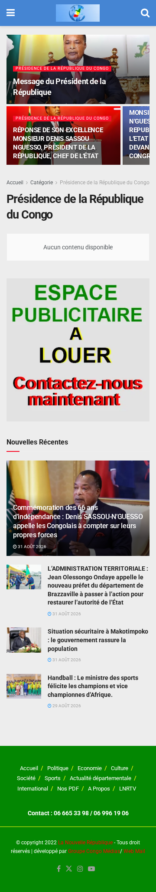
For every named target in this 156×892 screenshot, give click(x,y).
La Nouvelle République (85, 843)
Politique (57, 768)
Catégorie (41, 183)
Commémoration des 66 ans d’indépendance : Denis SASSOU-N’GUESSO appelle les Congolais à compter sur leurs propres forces (78, 521)
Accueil (14, 183)
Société (26, 778)
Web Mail (134, 851)
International (32, 788)
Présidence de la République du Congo (62, 68)
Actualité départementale (100, 778)
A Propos (99, 788)
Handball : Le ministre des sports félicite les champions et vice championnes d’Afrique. (93, 686)
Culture (119, 768)
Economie (90, 768)
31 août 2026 (31, 546)
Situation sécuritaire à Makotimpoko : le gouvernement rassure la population (98, 640)
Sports (53, 778)
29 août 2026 (66, 705)
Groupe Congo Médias (94, 851)
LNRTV (127, 788)
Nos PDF (68, 788)
